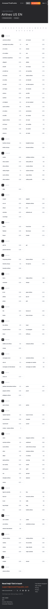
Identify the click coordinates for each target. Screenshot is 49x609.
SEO (3, 600)
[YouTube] (23, 590)
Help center (38, 585)
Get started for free (36, 3)
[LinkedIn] (26, 590)
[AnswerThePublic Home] (9, 3)
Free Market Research (41, 583)
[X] (17, 590)
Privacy (37, 589)
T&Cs (36, 591)
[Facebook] (20, 590)
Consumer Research (7, 604)
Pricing (37, 587)
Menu (43, 3)
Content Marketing (7, 602)
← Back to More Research (7, 11)
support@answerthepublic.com (15, 587)
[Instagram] (28, 590)
